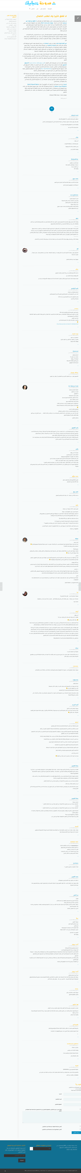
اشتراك (22, 1160)
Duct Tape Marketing (46, 68)
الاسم (60, 1094)
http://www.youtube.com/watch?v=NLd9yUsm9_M (67, 324)
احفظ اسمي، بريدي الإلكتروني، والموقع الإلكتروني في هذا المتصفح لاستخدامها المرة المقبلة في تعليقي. (43, 1110)
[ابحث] (29, 9)
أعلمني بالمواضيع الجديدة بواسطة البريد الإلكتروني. (52, 1129)
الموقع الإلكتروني (58, 1104)
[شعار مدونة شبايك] (40, 3)
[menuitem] (50, 9)
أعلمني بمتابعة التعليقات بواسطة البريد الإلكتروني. (52, 1126)
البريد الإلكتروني (58, 1099)
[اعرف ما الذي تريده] (80, 586)
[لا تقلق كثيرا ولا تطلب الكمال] (78, 18)
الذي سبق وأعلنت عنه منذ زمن (37, 63)
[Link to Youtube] (5, 1171)
